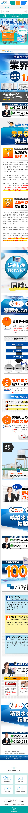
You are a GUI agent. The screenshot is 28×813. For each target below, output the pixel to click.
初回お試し (18, 2)
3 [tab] (13, 46)
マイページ (13, 2)
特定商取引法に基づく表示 (11, 801)
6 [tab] (18, 46)
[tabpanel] (14, 31)
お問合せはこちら (23, 3)
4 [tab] (15, 46)
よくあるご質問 (8, 800)
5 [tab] (16, 46)
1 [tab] (9, 46)
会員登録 (15, 800)
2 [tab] (11, 46)
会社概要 (21, 801)
